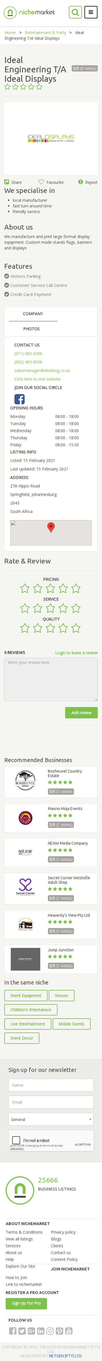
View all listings (19, 1239)
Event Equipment (25, 995)
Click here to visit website (37, 379)
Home (10, 32)
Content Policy (64, 1259)
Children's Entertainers (30, 1009)
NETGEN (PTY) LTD (65, 1356)
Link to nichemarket (24, 1284)
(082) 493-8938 (28, 362)
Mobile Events (71, 1023)
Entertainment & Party (45, 32)
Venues (61, 995)
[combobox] (51, 1119)
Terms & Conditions (24, 1232)
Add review (81, 712)
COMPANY (33, 313)
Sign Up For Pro (26, 1303)
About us (14, 1252)
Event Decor (21, 1038)
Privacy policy (63, 1232)
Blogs (56, 1239)
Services (13, 1245)
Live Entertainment (27, 1023)
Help (10, 1259)
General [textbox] (18, 1119)
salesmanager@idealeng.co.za (42, 370)
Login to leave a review (76, 652)
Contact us (61, 1252)
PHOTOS (31, 328)
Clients (57, 1245)
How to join (16, 1277)
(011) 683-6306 (28, 353)
